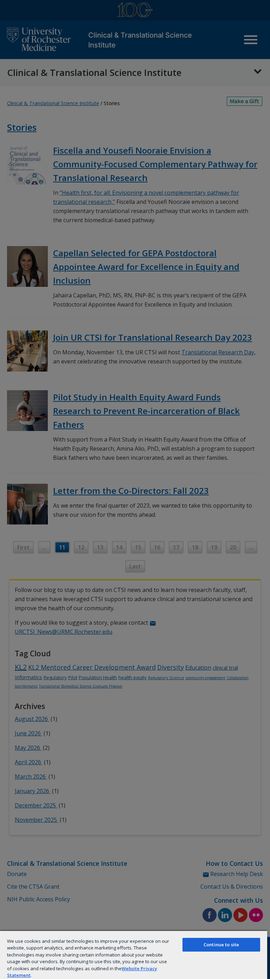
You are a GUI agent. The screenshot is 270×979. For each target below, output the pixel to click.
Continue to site (221, 944)
